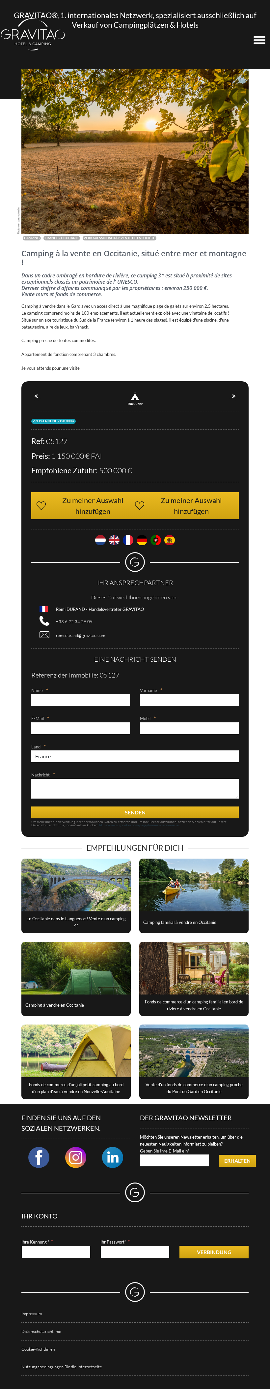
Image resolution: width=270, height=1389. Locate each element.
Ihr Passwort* (113, 1242)
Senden (135, 812)
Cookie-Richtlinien (38, 1349)
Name (37, 690)
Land (35, 746)
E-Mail (37, 718)
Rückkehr (135, 404)
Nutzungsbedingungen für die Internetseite (61, 1366)
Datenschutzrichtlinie (41, 1331)
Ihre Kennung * (35, 1242)
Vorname (148, 690)
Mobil (145, 718)
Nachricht (40, 774)
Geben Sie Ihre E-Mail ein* (164, 1150)
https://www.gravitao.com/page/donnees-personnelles (139, 825)
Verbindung (214, 1252)
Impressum (31, 1313)
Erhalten (237, 1160)
